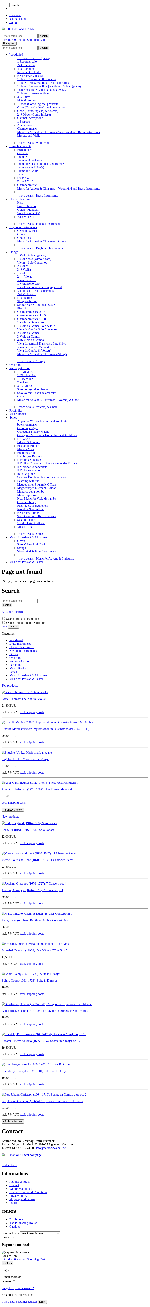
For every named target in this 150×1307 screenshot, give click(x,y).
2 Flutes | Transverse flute (33, 93)
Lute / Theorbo (26, 206)
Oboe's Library (26, 502)
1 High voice (25, 371)
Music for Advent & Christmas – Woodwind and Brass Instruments (58, 132)
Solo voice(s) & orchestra (32, 389)
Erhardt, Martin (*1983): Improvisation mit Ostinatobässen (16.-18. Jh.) (45, 729)
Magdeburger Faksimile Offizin (36, 484)
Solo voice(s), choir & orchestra (36, 392)
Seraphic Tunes (26, 519)
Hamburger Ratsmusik (31, 456)
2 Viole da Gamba (28, 333)
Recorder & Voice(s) (30, 75)
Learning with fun (28, 481)
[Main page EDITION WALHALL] (18, 29)
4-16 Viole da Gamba (30, 340)
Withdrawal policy (20, 1188)
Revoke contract (19, 1181)
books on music (27, 424)
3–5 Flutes (23, 96)
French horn (24, 149)
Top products (10, 685)
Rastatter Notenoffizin (30, 509)
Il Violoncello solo (28, 470)
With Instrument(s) (28, 213)
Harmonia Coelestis (29, 459)
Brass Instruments (20, 146)
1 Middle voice (26, 375)
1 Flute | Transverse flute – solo (36, 79)
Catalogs (14, 1226)
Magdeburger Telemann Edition (36, 488)
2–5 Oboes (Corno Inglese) (34, 114)
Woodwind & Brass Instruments (37, 551)
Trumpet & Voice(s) (29, 160)
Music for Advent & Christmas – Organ (41, 241)
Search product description (22, 618)
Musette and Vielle (28, 135)
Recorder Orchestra (29, 72)
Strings (13, 252)
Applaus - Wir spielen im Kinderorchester (42, 421)
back (4, 626)
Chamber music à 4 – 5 (31, 315)
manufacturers (10, 1233)
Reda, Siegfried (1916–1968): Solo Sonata (28, 829)
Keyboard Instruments (23, 227)
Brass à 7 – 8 (25, 181)
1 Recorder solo (27, 61)
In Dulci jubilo (26, 474)
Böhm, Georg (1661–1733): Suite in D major (29, 980)
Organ (21, 234)
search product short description (25, 622)
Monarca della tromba (30, 491)
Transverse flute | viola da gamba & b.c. (41, 89)
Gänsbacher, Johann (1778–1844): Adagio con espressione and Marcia (45, 1010)
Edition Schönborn (28, 442)
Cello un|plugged (27, 428)
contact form (9, 1165)
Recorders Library (28, 512)
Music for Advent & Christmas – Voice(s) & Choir (48, 400)
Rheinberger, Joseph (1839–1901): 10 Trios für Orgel (34, 1071)
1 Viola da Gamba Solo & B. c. (36, 326)
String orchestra (27, 301)
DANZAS (23, 438)
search (13, 626)
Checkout (15, 15)
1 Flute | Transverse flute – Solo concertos (43, 82)
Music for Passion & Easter (26, 562)
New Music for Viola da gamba (36, 498)
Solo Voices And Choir (31, 544)
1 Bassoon (23, 121)
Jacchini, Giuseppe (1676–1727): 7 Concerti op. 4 (32, 890)
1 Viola (21, 273)
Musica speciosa (27, 495)
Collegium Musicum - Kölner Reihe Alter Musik (47, 435)
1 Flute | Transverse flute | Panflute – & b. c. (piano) (49, 86)
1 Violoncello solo (28, 283)
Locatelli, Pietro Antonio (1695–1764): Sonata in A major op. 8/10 (42, 1041)
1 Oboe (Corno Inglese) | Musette (37, 104)
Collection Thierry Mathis (33, 431)
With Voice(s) (25, 216)
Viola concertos (26, 280)
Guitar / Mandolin (28, 209)
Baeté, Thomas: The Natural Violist (23, 698)
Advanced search (12, 611)
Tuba (20, 174)
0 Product (8, 39)
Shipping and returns (22, 1199)
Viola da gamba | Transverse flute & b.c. (42, 343)
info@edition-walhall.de (51, 1148)
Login (13, 22)
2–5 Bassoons (25, 125)
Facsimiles (15, 410)
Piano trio (23, 308)
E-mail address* (11, 1277)
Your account (17, 18)
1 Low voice (25, 378)
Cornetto (22, 153)
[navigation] (9, 1255)
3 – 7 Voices (24, 385)
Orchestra (15, 364)
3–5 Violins (24, 269)
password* (8, 1281)
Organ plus (24, 237)
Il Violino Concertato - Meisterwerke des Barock (47, 463)
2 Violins (22, 266)
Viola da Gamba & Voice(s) (34, 350)
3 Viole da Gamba (28, 336)
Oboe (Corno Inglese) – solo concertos (41, 107)
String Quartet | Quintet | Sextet (36, 304)
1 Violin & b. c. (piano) (31, 255)
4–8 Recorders (26, 68)
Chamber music (27, 128)
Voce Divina (25, 526)
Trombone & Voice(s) (30, 167)
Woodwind (16, 54)
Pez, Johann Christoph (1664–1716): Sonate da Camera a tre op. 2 (42, 1101)
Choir (20, 396)
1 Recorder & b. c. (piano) (33, 58)
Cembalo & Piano (28, 230)
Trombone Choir (27, 170)
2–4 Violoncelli (26, 294)
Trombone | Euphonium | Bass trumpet (41, 163)
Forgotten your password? (18, 1288)
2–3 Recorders (26, 65)
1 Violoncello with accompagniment (39, 287)
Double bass (24, 297)
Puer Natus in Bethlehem (32, 505)
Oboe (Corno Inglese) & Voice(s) (37, 111)
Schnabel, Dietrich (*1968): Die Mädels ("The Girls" (34, 950)
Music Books (17, 414)
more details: (33, 142)
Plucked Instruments (21, 199)
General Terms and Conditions (28, 1192)
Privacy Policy (18, 1195)
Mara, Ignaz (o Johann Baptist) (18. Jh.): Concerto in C (36, 920)
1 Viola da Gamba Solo (31, 322)
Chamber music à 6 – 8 (31, 318)
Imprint (13, 1202)
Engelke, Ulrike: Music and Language (25, 759)
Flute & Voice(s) (27, 100)
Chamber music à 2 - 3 (31, 311)
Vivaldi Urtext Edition (31, 523)
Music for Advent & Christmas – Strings (42, 354)
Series (13, 417)
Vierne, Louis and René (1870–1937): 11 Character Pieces (37, 860)
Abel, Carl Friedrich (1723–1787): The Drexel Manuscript (38, 789)
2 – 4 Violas (24, 276)
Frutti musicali (26, 452)
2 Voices (22, 382)
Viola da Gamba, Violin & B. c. (36, 347)
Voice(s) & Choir (19, 368)
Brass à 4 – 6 (25, 178)
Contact (14, 1185)
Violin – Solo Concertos (32, 262)
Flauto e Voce (25, 449)
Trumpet (22, 156)
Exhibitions (16, 1219)
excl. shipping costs (32, 712)
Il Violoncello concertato (32, 466)
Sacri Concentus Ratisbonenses (36, 516)
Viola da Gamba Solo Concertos (37, 329)
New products (10, 816)
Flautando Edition (28, 445)
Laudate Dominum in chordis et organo (41, 477)
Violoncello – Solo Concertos (35, 290)
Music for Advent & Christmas (28, 537)
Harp (20, 202)
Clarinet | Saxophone (30, 118)
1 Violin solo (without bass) (34, 259)
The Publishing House (23, 1223)
